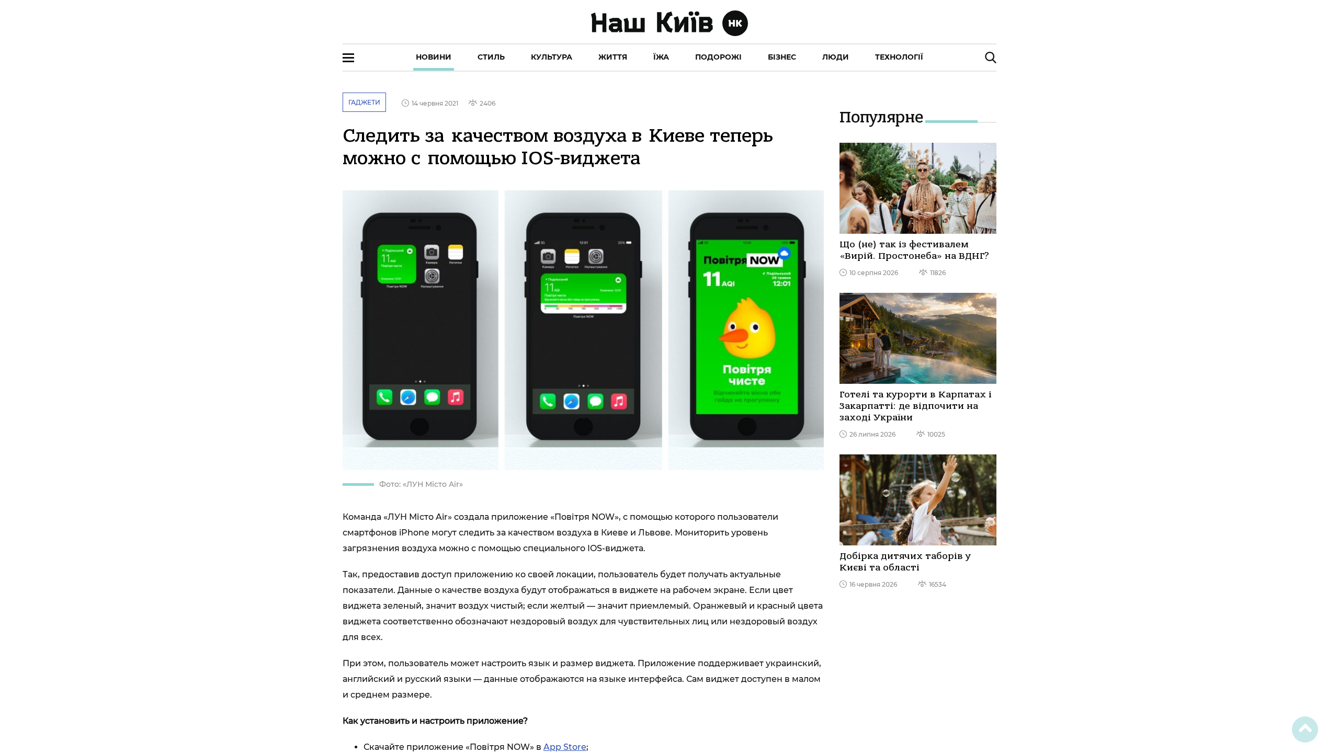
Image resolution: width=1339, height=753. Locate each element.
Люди (835, 57)
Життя (612, 57)
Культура (551, 57)
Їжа (661, 57)
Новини (433, 57)
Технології (899, 57)
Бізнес (782, 57)
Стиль (491, 57)
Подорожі (718, 57)
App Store (564, 747)
